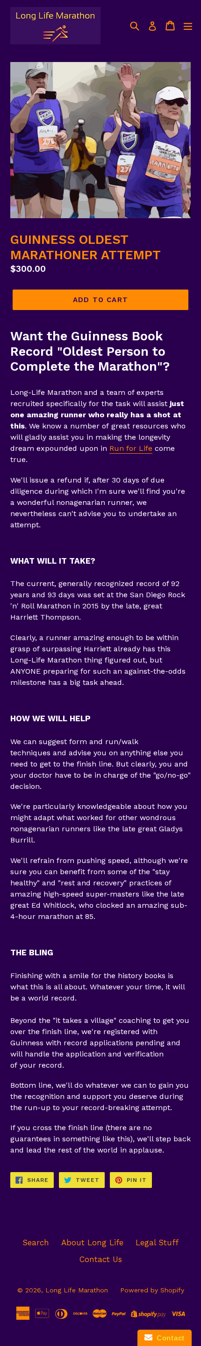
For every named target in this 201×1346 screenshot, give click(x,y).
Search (35, 1242)
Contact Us (100, 1259)
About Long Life (92, 1242)
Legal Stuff (157, 1242)
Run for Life (130, 448)
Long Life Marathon (76, 1290)
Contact (168, 1338)
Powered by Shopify (152, 1290)
